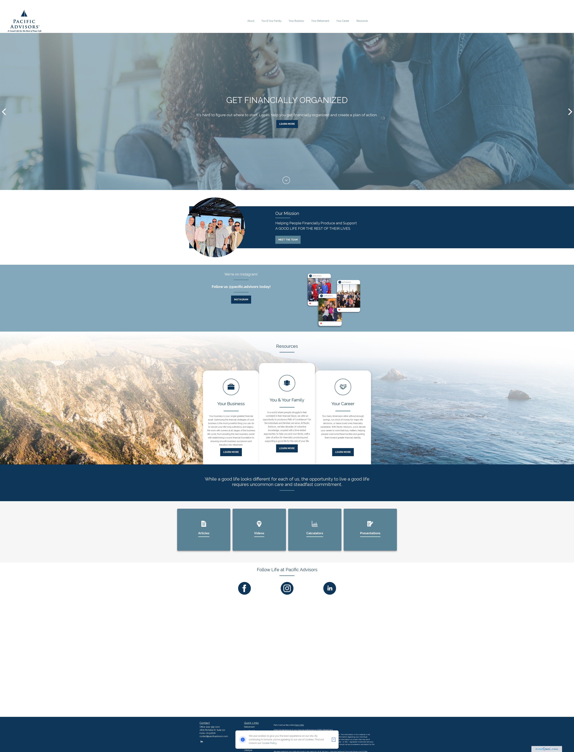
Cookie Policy (269, 743)
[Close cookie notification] (333, 739)
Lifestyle (248, 750)
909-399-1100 (213, 727)
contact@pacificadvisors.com (214, 736)
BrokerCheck (328, 730)
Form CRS (299, 725)
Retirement (249, 727)
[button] (251, 21)
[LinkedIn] (202, 741)
